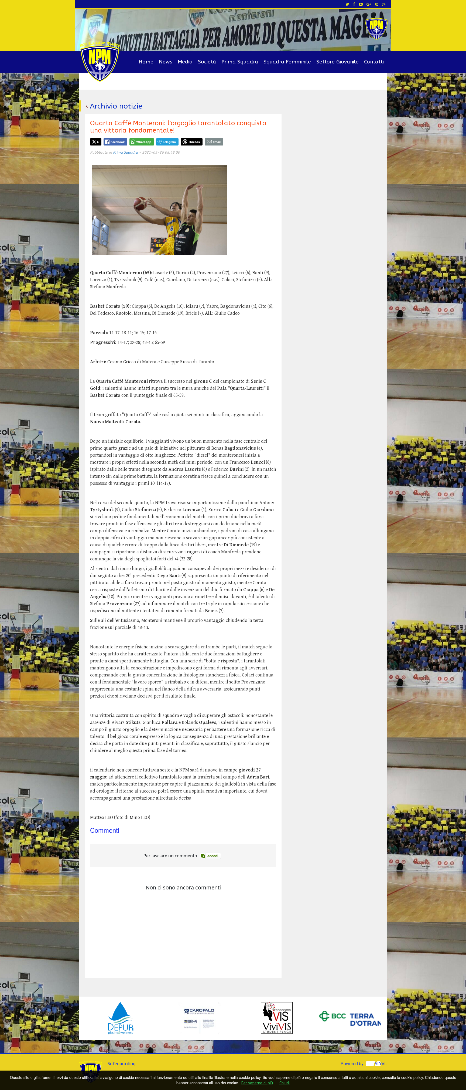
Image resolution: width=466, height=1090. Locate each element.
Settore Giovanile (337, 62)
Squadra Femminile (287, 62)
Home (146, 62)
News (165, 62)
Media (185, 62)
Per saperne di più (257, 1083)
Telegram (169, 142)
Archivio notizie (116, 106)
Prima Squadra (239, 62)
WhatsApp (143, 142)
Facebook (118, 142)
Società (207, 62)
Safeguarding (121, 1063)
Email (217, 142)
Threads (194, 142)
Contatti (374, 62)
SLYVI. (381, 1063)
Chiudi (284, 1083)
